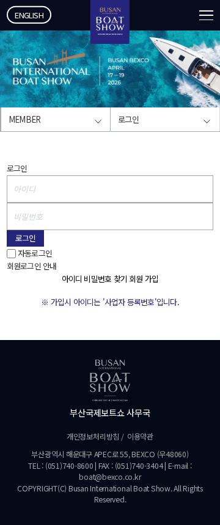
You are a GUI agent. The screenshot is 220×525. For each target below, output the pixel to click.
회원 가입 (143, 278)
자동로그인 (35, 253)
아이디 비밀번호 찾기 (94, 278)
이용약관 (140, 436)
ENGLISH (29, 15)
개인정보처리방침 (93, 436)
